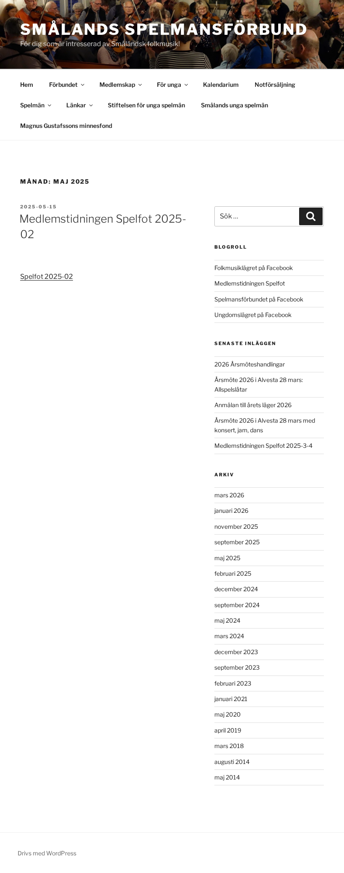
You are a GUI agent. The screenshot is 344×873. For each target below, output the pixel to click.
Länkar (76, 105)
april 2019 (227, 730)
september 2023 (237, 667)
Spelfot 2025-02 (46, 277)
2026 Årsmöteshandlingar (249, 364)
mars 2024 (229, 635)
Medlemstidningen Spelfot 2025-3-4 (263, 445)
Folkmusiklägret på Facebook (253, 267)
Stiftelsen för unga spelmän (146, 105)
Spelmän (32, 105)
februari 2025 (232, 573)
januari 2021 (231, 698)
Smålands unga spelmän (234, 105)
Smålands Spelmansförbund (164, 29)
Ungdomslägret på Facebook (253, 314)
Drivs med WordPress (47, 853)
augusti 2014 (232, 761)
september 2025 (237, 542)
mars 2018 (229, 745)
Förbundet (63, 84)
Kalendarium (221, 84)
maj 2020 (227, 714)
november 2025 (236, 526)
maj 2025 (227, 557)
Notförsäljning (275, 84)
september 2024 (237, 604)
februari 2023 (232, 683)
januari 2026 (231, 510)
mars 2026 (229, 495)
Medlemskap (117, 84)
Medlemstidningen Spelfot (249, 283)
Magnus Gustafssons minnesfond (66, 125)
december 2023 (236, 651)
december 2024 (236, 588)
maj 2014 (227, 777)
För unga (169, 84)
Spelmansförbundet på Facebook (258, 299)
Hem (26, 84)
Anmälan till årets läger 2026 (253, 404)
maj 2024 (227, 620)
